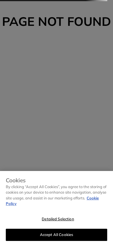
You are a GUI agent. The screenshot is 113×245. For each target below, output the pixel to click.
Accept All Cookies (56, 234)
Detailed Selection (58, 219)
